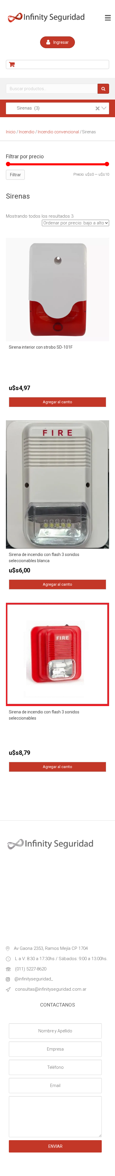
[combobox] (57, 108)
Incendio (26, 132)
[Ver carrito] (57, 64)
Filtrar (15, 174)
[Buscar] (103, 89)
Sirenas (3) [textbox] (55, 108)
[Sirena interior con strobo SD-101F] (57, 289)
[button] (57, 42)
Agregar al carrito (57, 402)
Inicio (11, 132)
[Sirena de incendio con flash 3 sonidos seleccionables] (57, 654)
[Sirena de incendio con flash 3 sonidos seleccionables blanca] (57, 484)
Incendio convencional (58, 132)
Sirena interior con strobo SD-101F (41, 347)
